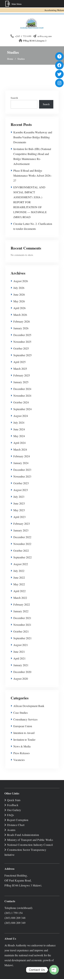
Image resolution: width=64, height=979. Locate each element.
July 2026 (18, 288)
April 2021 (19, 658)
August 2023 (20, 490)
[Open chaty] (54, 970)
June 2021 (19, 651)
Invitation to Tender (24, 739)
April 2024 (19, 443)
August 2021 (20, 645)
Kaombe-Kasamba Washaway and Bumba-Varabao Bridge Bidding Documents (32, 137)
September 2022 (22, 557)
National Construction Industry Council (30, 845)
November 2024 (22, 395)
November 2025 (22, 341)
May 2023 (19, 510)
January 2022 (20, 611)
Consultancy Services (25, 719)
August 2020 (20, 678)
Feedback (12, 805)
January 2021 (20, 665)
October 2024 (21, 402)
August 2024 (20, 416)
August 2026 (20, 281)
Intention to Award (23, 733)
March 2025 (20, 368)
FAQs (10, 815)
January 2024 (20, 463)
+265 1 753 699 (23, 36)
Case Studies (20, 712)
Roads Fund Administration (23, 835)
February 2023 (21, 523)
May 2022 (19, 584)
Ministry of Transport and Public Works (30, 840)
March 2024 (20, 449)
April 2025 (19, 362)
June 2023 (19, 503)
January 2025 (20, 382)
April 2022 (19, 591)
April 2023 (19, 517)
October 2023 (21, 483)
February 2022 (21, 604)
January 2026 (20, 328)
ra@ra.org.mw (45, 36)
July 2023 (18, 496)
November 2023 (22, 476)
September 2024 (22, 409)
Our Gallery (14, 810)
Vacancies (19, 760)
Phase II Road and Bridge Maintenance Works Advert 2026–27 (32, 175)
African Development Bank (28, 706)
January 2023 (20, 530)
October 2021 (21, 631)
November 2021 (22, 624)
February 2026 (21, 321)
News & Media (22, 746)
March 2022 (20, 598)
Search (14, 98)
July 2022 (18, 571)
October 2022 (21, 550)
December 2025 (22, 335)
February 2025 (21, 375)
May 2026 (19, 301)
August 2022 (20, 564)
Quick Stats (13, 800)
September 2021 (22, 638)
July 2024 (18, 422)
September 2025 (22, 355)
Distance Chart (15, 825)
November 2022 (22, 544)
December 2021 (22, 618)
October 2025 (21, 348)
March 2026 (20, 315)
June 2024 (19, 429)
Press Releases (21, 753)
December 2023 (22, 470)
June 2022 (19, 577)
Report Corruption (17, 820)
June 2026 (19, 294)
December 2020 (22, 672)
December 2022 (22, 537)
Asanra (11, 830)
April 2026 (19, 308)
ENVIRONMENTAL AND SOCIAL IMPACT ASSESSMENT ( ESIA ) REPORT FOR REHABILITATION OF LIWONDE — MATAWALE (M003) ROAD (30, 202)
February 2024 (21, 456)
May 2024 (19, 436)
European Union (22, 726)
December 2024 (22, 389)
